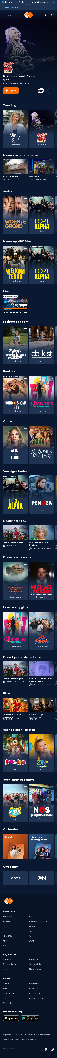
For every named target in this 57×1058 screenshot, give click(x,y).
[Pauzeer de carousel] (50, 90)
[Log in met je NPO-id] (51, 15)
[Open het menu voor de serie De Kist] (51, 328)
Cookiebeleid (8, 1040)
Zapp (5, 988)
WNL (31, 936)
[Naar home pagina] (28, 15)
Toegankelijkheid (9, 964)
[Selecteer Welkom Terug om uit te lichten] (18, 97)
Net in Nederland (36, 998)
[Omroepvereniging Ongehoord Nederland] (41, 878)
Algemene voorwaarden (12, 1035)
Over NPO (7, 959)
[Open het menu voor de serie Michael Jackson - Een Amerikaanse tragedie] (51, 564)
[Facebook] (45, 1050)
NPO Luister (8, 1003)
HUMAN (6, 931)
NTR (31, 917)
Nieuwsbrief (34, 959)
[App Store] (11, 1018)
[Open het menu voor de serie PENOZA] (51, 478)
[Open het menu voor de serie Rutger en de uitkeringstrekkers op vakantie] (25, 328)
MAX (5, 941)
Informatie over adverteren (26, 1040)
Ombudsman (34, 993)
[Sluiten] (53, 2)
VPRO (31, 931)
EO (4, 926)
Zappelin (6, 984)
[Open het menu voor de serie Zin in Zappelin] (51, 736)
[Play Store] (30, 1018)
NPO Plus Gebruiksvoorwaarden (37, 1035)
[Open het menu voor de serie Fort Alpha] (51, 198)
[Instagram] (52, 1050)
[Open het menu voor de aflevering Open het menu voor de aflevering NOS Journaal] (25, 162)
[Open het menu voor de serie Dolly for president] (51, 112)
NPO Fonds (33, 988)
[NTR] (15, 878)
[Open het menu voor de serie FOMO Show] (25, 378)
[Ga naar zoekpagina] (45, 15)
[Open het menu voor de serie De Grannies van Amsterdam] (51, 378)
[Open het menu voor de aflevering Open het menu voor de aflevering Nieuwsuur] (51, 162)
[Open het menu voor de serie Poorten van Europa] (25, 564)
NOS (5, 946)
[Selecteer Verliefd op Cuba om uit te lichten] (38, 97)
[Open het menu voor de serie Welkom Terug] (25, 248)
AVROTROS (7, 917)
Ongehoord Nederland (38, 922)
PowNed (32, 926)
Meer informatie (11, 7)
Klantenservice (35, 969)
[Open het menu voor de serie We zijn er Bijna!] (25, 112)
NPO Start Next (9, 993)
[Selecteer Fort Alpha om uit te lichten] (28, 97)
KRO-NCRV (7, 936)
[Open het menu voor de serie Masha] (25, 736)
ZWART (32, 941)
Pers (5, 969)
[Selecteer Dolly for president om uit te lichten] (7, 97)
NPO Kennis (34, 984)
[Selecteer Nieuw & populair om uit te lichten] (49, 97)
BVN (5, 998)
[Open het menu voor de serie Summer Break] (25, 786)
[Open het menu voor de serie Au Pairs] (51, 614)
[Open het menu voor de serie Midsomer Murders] (51, 428)
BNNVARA (7, 922)
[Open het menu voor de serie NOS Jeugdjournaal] (51, 786)
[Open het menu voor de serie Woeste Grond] (25, 198)
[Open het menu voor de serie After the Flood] (25, 428)
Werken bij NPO (35, 964)
